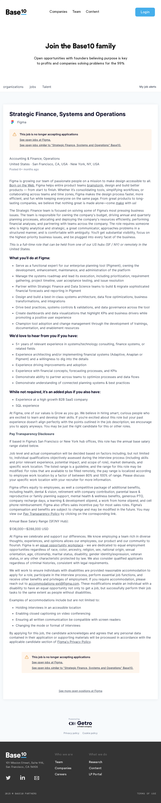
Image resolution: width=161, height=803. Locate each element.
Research (95, 762)
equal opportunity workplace (61, 545)
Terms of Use (146, 793)
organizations (13, 87)
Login (145, 12)
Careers (60, 774)
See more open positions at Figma (80, 690)
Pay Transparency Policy (41, 514)
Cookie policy (90, 733)
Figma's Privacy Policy (74, 642)
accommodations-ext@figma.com (54, 583)
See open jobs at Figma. (35, 139)
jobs (33, 87)
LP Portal (95, 774)
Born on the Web (21, 185)
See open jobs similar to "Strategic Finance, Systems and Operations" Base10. (70, 145)
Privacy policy (71, 733)
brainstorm (95, 185)
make (120, 203)
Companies (58, 11)
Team (76, 11)
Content (92, 11)
